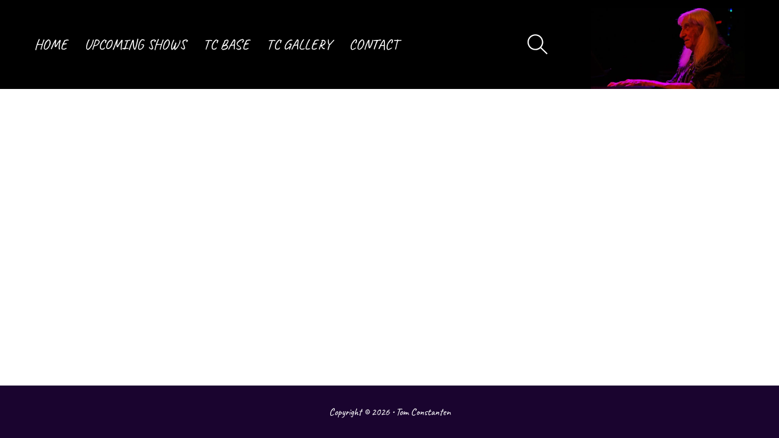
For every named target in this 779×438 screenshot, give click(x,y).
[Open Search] (538, 44)
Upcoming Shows (135, 44)
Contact (374, 44)
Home (50, 44)
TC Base (226, 44)
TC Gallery (299, 44)
